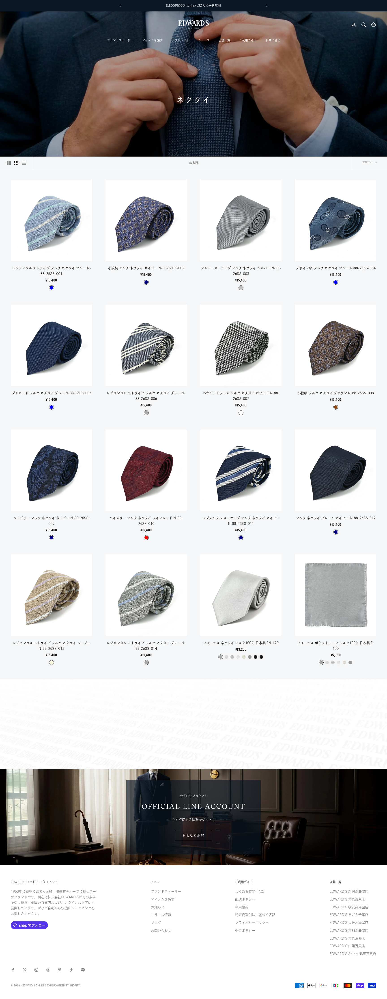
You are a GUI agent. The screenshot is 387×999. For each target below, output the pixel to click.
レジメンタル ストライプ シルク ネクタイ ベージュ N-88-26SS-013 (51, 645)
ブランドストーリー (120, 40)
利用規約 (242, 907)
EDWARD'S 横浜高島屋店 (349, 907)
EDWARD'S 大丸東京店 (347, 899)
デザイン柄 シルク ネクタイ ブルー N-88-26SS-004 (336, 268)
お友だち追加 (193, 835)
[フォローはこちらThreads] (48, 970)
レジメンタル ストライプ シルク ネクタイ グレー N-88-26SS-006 (146, 395)
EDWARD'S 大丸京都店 (347, 938)
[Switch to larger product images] (9, 163)
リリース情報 (161, 914)
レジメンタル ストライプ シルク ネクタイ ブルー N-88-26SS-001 (51, 270)
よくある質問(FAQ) (249, 891)
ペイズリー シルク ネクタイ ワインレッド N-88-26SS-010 (146, 520)
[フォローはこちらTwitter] (24, 970)
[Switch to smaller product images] (16, 163)
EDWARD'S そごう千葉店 (349, 914)
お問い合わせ (161, 930)
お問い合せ (273, 40)
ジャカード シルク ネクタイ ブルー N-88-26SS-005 (51, 393)
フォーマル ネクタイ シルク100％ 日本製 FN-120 (241, 643)
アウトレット (180, 40)
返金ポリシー (245, 930)
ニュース (204, 40)
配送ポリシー (245, 899)
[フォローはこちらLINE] (83, 970)
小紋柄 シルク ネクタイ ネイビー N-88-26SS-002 (146, 268)
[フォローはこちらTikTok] (71, 970)
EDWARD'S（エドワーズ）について (34, 881)
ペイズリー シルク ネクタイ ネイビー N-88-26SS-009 (51, 520)
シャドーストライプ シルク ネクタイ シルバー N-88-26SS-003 (241, 270)
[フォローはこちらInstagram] (36, 970)
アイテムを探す (152, 40)
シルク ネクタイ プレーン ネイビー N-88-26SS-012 (336, 518)
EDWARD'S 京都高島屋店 (349, 930)
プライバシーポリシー (252, 922)
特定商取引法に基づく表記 (255, 914)
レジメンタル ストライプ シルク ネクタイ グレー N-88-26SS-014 (146, 645)
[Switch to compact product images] (24, 163)
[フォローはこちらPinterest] (59, 970)
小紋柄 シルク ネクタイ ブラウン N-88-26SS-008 (335, 393)
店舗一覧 (224, 40)
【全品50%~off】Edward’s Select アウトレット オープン (193, 5)
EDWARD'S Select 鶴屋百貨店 (353, 953)
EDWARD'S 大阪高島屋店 (349, 922)
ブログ (156, 922)
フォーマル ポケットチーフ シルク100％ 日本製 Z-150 (335, 645)
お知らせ (157, 907)
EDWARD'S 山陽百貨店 (347, 946)
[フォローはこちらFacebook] (13, 970)
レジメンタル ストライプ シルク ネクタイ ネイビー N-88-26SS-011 (241, 520)
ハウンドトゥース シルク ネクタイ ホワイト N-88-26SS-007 (241, 395)
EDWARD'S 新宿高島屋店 (349, 891)
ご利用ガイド (248, 40)
